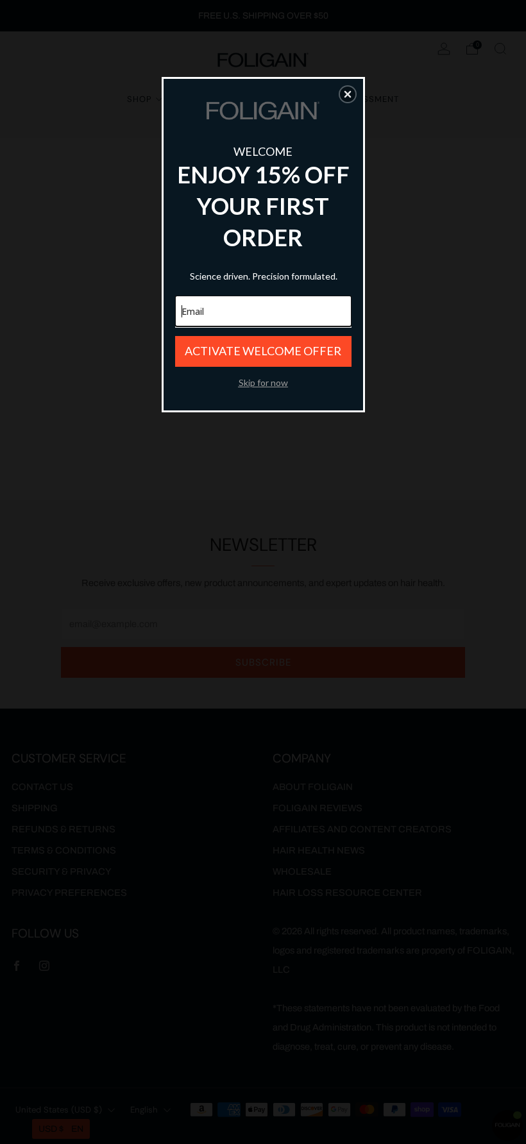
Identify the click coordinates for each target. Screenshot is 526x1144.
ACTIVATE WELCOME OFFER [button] (263, 351)
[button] (347, 94)
